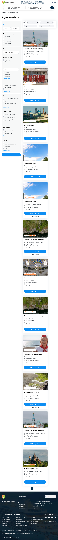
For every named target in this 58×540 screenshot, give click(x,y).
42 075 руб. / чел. (35, 482)
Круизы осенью (21, 508)
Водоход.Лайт (8, 133)
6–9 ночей (7, 38)
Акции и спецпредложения (30, 530)
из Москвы (19, 519)
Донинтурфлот (9, 61)
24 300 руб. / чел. (35, 62)
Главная (4, 12)
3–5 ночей (7, 36)
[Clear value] (16, 52)
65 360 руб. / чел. (35, 213)
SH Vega (7, 89)
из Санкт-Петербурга (37, 519)
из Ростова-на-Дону (21, 525)
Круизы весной (21, 504)
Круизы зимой (20, 510)
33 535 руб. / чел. (35, 176)
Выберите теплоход (12, 8)
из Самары (34, 517)
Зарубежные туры (9, 130)
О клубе (4, 530)
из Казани (4, 525)
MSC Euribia (8, 87)
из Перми (19, 523)
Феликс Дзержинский (10, 85)
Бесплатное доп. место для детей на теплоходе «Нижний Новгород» (11, 117)
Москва (7, 72)
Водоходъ (7, 60)
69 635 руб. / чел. (35, 367)
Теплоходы (18, 530)
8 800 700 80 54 (39, 1)
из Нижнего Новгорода (22, 521)
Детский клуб (8, 100)
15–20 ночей (8, 41)
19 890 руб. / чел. (35, 329)
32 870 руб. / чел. (35, 138)
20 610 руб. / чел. (35, 251)
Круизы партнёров (9, 131)
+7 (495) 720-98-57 (26, 1)
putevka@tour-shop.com (39, 508)
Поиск (11, 154)
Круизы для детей (9, 148)
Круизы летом (20, 506)
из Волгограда (6, 519)
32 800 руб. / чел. (35, 291)
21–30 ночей (8, 43)
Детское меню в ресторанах (12, 98)
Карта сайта (11, 530)
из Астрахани (5, 517)
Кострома (7, 74)
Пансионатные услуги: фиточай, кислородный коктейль (10, 103)
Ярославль (7, 76)
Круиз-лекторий (9, 143)
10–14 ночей (8, 40)
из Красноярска (20, 517)
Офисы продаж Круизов (8, 501)
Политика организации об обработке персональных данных (17, 533)
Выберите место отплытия (36, 8)
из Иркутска (5, 523)
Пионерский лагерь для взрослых (10, 145)
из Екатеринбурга (6, 521)
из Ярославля (34, 523)
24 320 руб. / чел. (35, 404)
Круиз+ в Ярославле (10, 114)
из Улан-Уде (34, 521)
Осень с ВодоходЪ (9, 120)
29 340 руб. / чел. (35, 100)
